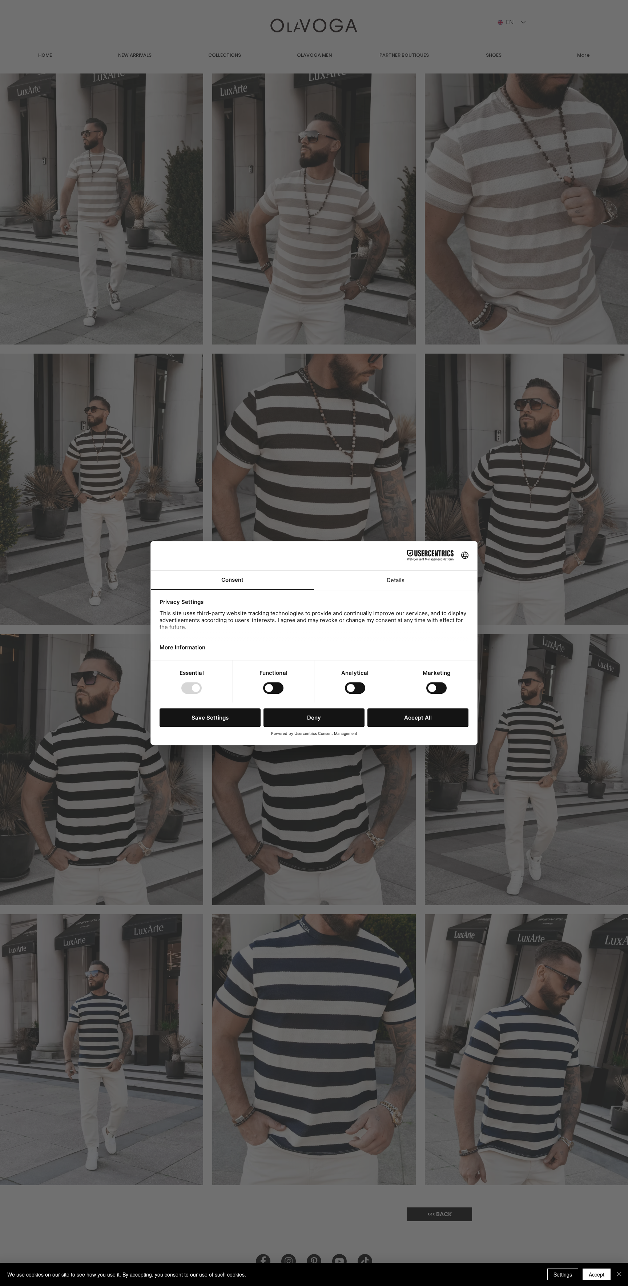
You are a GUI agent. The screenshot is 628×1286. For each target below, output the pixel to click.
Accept (596, 1274)
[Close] (619, 1274)
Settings (562, 1274)
